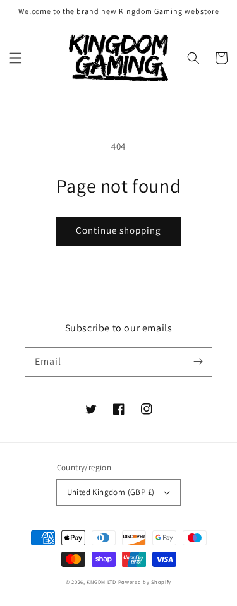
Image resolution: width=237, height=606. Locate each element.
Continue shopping (118, 230)
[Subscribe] (198, 362)
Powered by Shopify (145, 581)
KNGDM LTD (101, 581)
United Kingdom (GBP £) (111, 492)
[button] (16, 58)
